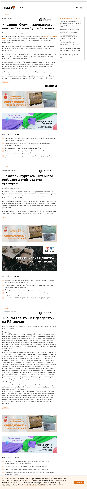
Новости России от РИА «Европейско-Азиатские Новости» (9, 8)
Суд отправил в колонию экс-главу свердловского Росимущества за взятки (70, 31)
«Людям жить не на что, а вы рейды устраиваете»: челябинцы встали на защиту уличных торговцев (30, 139)
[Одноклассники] (48, 86)
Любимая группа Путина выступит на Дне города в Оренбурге (27, 466)
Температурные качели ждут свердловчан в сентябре (24, 290)
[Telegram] (51, 86)
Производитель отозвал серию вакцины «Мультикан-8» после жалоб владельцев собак (29, 473)
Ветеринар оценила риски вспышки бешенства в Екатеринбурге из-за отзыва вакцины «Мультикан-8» (69, 43)
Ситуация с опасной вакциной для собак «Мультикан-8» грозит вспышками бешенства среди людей (27, 152)
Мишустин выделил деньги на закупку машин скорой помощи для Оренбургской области (70, 50)
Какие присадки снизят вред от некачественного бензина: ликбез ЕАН (71, 56)
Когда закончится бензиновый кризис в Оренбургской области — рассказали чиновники (28, 144)
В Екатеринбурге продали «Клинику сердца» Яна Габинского (27, 469)
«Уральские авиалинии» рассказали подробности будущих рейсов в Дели (29, 157)
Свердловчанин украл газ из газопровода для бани (23, 148)
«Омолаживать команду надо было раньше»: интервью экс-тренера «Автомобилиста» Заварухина (29, 286)
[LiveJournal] (56, 86)
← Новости (6, 15)
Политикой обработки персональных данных (35, 486)
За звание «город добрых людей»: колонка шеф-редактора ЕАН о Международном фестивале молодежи (71, 24)
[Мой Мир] (53, 86)
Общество (5, 82)
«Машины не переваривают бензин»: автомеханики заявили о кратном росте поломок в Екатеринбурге (30, 281)
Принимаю (78, 482)
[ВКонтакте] (46, 86)
